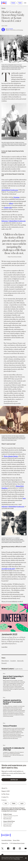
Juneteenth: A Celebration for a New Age (14, 749)
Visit (6, 803)
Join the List (14, 780)
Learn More (4, 647)
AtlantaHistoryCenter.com (9, 190)
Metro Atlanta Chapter (11, 456)
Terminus (16, 197)
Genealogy (13, 660)
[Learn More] (14, 618)
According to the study (8, 568)
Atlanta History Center (18, 843)
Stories (3, 8)
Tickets (20, 3)
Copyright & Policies (6, 840)
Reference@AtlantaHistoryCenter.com (13, 221)
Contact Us (4, 797)
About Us (4, 788)
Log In (21, 803)
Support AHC (5, 791)
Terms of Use (4, 843)
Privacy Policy (17, 858)
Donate (13, 3)
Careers (3, 800)
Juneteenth (20, 660)
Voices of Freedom (10, 726)
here (24, 498)
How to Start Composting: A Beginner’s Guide (13, 677)
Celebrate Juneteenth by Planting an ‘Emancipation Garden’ (12, 702)
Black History (5, 660)
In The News (5, 794)
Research (3, 663)
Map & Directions (7, 818)
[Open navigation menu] (25, 3)
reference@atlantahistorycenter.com (12, 506)
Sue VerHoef (10, 28)
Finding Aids (8, 207)
